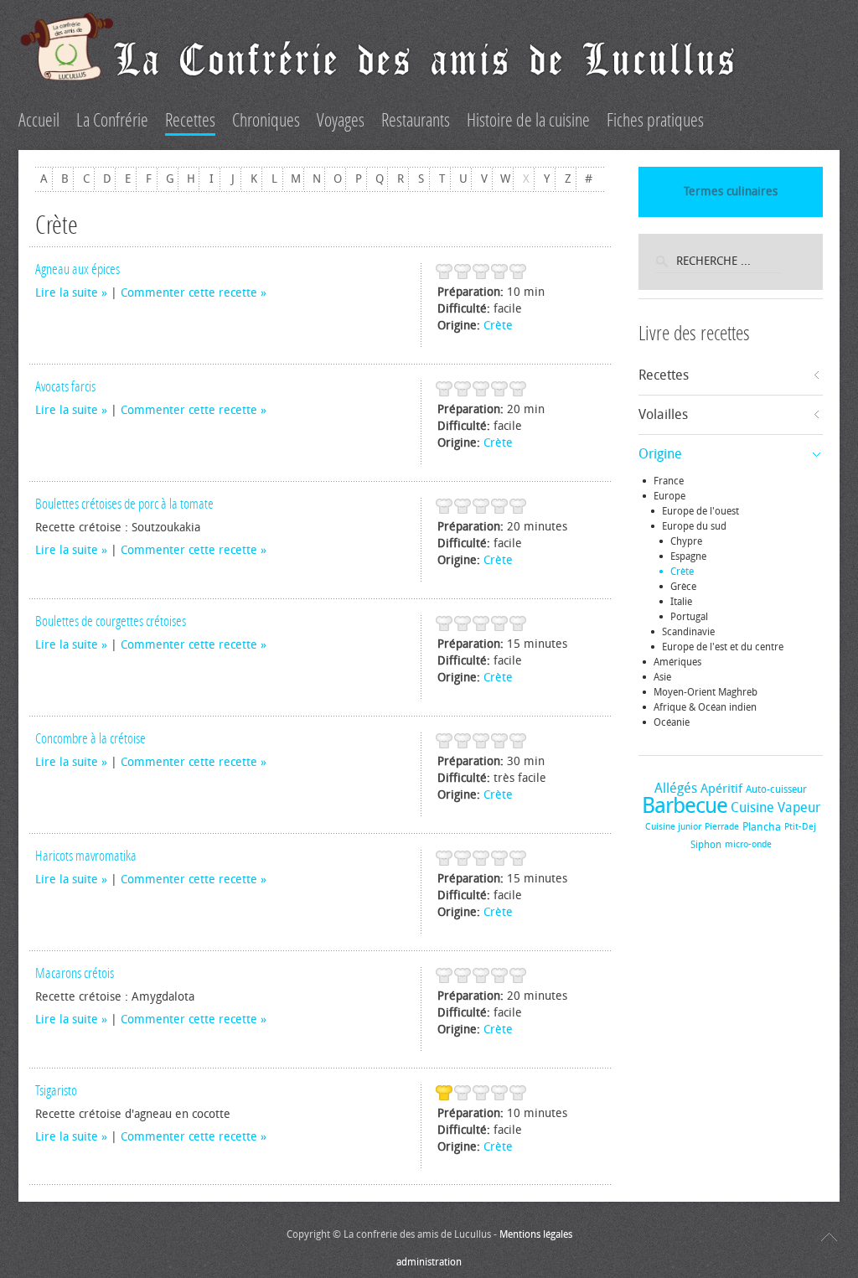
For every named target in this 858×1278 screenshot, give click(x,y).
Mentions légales (535, 1234)
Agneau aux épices (77, 269)
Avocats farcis (65, 386)
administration (429, 1262)
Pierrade (722, 826)
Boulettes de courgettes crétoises (110, 621)
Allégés (675, 788)
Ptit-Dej (800, 826)
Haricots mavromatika (86, 855)
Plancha (761, 826)
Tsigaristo (56, 1090)
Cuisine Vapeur (775, 807)
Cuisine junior (673, 826)
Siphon (705, 845)
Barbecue (684, 806)
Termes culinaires (731, 191)
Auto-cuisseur (776, 789)
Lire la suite (66, 293)
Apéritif (721, 788)
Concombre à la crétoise (90, 738)
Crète (498, 325)
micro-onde (748, 844)
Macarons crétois (74, 973)
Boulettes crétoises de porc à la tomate (124, 503)
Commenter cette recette (189, 293)
